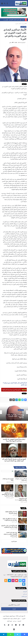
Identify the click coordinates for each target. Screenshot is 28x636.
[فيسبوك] (25, 400)
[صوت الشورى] (21, 3)
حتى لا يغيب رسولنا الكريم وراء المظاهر (16, 415)
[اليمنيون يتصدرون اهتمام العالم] (7, 473)
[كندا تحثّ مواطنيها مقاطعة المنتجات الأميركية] (22, 514)
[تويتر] (22, 400)
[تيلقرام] (16, 400)
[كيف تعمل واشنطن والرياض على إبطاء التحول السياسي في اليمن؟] (7, 487)
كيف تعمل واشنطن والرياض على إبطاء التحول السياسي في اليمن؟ (7, 494)
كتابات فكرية (18, 23)
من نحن (25, 594)
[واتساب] (19, 400)
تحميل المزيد (14, 541)
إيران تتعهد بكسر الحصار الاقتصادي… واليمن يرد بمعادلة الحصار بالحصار (10, 534)
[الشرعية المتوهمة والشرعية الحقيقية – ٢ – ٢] (21, 490)
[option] (14, 412)
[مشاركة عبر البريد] (13, 400)
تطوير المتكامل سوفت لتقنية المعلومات (11, 618)
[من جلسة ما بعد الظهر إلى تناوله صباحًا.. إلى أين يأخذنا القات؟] (22, 521)
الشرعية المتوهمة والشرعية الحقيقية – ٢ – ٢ (21, 499)
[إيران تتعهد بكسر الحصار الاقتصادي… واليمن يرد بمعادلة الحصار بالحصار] (22, 535)
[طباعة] (10, 400)
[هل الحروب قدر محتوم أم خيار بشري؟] (21, 473)
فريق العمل (24, 596)
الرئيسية (23, 23)
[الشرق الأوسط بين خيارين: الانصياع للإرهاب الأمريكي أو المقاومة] (22, 528)
